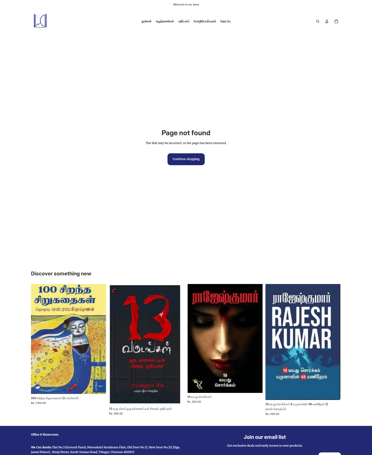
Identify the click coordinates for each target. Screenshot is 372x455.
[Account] (327, 21)
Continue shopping (186, 159)
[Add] (100, 387)
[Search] (317, 21)
